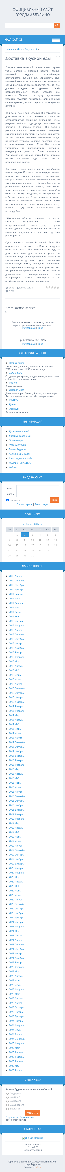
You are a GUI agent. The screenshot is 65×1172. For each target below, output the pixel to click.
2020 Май (14, 886)
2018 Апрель (16, 773)
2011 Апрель (16, 603)
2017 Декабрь (16, 755)
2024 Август (15, 1034)
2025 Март (14, 1048)
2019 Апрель (16, 827)
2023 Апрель (16, 998)
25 (40, 550)
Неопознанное (16, 363)
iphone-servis (26, 287)
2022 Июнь (15, 980)
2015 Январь (16, 621)
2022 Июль (15, 985)
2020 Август (15, 899)
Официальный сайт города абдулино (33, 12)
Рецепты (13, 399)
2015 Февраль (16, 625)
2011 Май (14, 607)
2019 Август (15, 845)
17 (32, 545)
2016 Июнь (15, 675)
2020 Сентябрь (17, 904)
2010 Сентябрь (17, 580)
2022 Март (14, 971)
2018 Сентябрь (17, 796)
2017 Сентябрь (17, 742)
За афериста (17, 1105)
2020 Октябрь (16, 908)
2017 (19, 49)
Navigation (14, 40)
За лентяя (15, 1108)
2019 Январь (16, 814)
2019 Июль (15, 841)
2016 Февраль (16, 657)
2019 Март (14, 823)
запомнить (15, 500)
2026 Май (14, 1066)
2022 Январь (16, 962)
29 (17, 555)
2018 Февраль (16, 764)
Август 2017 (32, 524)
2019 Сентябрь (17, 850)
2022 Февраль (16, 967)
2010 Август (15, 576)
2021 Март (14, 931)
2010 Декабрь (16, 589)
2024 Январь (16, 1021)
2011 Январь (16, 594)
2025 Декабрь (16, 1057)
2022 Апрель (16, 976)
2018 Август (15, 791)
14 (9, 545)
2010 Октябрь (16, 585)
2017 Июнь (15, 729)
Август (28, 49)
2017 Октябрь (16, 747)
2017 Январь (16, 706)
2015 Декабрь (16, 648)
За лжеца (15, 1097)
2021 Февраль (16, 926)
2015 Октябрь (16, 639)
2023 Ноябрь (16, 1012)
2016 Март (14, 661)
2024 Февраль (16, 1025)
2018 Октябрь (16, 800)
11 (40, 540)
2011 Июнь (15, 612)
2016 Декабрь (16, 702)
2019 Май (14, 832)
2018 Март (14, 769)
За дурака (15, 1093)
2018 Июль (15, 787)
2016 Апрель (16, 666)
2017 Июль (15, 733)
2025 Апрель (16, 1052)
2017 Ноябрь (16, 751)
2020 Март (14, 877)
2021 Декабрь (16, 958)
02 (36, 49)
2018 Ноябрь (16, 805)
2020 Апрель (16, 881)
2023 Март (14, 994)
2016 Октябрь (16, 693)
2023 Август (15, 1003)
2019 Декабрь (16, 863)
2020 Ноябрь (16, 913)
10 (32, 540)
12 (47, 540)
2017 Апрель (16, 720)
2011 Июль (15, 616)
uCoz (39, 1167)
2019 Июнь (15, 836)
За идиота (15, 1101)
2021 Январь (16, 922)
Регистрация (29, 328)
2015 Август (15, 630)
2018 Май (14, 778)
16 (24, 545)
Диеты (12, 404)
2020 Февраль (16, 872)
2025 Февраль (16, 1043)
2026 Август (15, 1070)
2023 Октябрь (16, 1007)
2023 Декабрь (16, 1016)
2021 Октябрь (16, 949)
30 (24, 555)
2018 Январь (16, 760)
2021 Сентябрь (17, 944)
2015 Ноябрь (16, 643)
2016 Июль (15, 679)
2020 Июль (15, 895)
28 (9, 555)
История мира (16, 390)
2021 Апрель (16, 935)
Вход (40, 328)
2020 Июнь (15, 890)
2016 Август (15, 684)
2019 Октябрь (16, 854)
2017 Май (14, 724)
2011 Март (14, 598)
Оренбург (14, 408)
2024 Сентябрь (17, 1039)
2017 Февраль (16, 711)
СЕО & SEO (15, 372)
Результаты (11, 1117)
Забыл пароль (24, 504)
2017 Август (15, 738)
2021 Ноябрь (16, 953)
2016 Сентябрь (17, 688)
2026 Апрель (16, 1061)
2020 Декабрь (16, 917)
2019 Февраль (16, 818)
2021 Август (15, 940)
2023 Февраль (16, 989)
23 (24, 550)
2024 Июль (15, 1030)
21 (9, 550)
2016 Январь (16, 652)
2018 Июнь (15, 782)
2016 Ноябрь (16, 697)
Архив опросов (28, 1117)
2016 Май (14, 670)
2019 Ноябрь (16, 859)
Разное (13, 382)
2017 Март (14, 715)
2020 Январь (16, 868)
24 (32, 550)
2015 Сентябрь (17, 634)
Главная (9, 49)
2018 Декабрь (16, 809)
